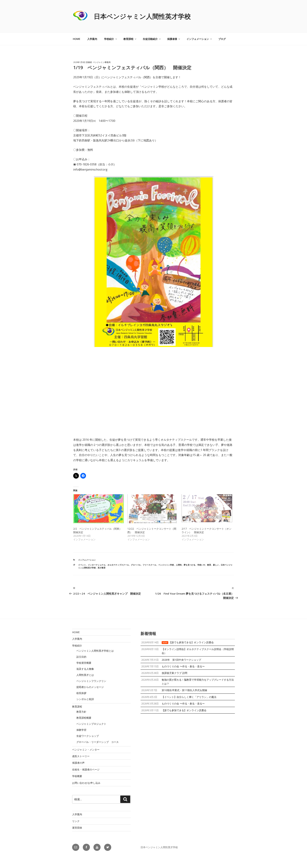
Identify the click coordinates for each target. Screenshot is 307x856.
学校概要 (77, 776)
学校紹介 (109, 39)
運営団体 (77, 827)
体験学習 (81, 730)
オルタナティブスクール (118, 564)
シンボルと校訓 (85, 699)
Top (298, 847)
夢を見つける (189, 564)
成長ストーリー (81, 756)
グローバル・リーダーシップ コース (97, 742)
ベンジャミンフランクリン (91, 681)
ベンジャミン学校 (166, 564)
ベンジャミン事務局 (102, 62)
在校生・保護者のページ (85, 769)
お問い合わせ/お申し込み (86, 783)
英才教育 (102, 567)
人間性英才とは (85, 675)
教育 (209, 564)
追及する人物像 (85, 669)
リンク (76, 821)
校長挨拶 (81, 693)
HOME (76, 39)
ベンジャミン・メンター (85, 749)
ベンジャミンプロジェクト (91, 723)
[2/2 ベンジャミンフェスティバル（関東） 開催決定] (98, 508)
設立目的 (81, 656)
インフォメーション (198, 39)
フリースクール (149, 564)
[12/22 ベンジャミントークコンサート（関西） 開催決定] (152, 508)
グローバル (136, 564)
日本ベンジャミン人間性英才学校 (142, 16)
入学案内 (92, 39)
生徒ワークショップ (87, 736)
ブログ (222, 39)
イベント (82, 564)
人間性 (179, 564)
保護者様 (172, 39)
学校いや (201, 564)
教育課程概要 (83, 717)
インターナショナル (97, 564)
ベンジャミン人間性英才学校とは (95, 650)
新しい (216, 564)
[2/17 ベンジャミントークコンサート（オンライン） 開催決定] (207, 508)
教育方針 (81, 711)
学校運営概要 (83, 662)
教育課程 (128, 39)
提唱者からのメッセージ (90, 687)
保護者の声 (78, 762)
